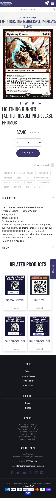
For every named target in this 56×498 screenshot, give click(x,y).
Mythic (30, 182)
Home (22, 17)
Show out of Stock (41, 165)
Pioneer (17, 187)
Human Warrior (41, 177)
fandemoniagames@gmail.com (30, 466)
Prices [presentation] (5, 248)
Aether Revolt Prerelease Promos (18, 172)
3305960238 (31, 461)
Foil (27, 177)
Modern (18, 182)
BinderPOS (29, 486)
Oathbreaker (43, 182)
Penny (6, 187)
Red (27, 187)
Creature (8, 177)
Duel (19, 177)
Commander (43, 172)
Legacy (7, 182)
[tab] (28, 199)
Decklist (53, 269)
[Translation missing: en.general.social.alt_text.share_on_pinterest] (33, 103)
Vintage (37, 187)
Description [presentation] (8, 198)
